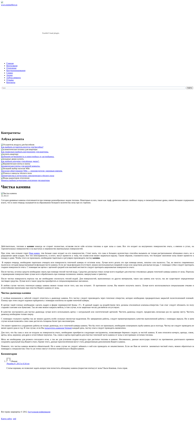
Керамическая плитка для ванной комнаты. (20, 166)
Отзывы (10, 80)
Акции (9, 75)
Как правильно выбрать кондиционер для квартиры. (25, 152)
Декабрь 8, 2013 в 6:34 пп (17, 363)
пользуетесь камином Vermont (58, 328)
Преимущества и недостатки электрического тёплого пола (27, 175)
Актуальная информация (39, 412)
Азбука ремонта (13, 78)
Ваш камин (34, 253)
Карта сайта (6, 419)
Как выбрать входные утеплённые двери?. (20, 161)
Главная (10, 63)
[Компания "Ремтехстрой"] (2, 2)
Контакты (10, 82)
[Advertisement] (97, 109)
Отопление (11, 68)
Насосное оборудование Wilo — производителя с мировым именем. (31, 171)
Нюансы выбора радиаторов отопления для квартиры (25, 180)
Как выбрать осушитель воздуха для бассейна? (22, 147)
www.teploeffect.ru (9, 5)
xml (14, 419)
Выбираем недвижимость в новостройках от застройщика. (27, 156)
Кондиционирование (15, 70)
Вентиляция (11, 66)
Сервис (9, 73)
